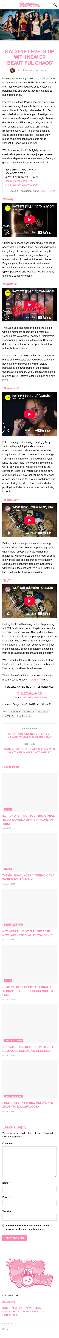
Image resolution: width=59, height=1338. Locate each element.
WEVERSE (40, 697)
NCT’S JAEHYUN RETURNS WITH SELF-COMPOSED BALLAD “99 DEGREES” (28, 1049)
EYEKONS (29, 711)
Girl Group (43, 711)
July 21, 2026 (9, 940)
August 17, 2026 (11, 828)
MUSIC (28, 1307)
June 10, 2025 (48, 191)
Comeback (15, 711)
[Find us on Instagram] (3, 1329)
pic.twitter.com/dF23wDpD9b (22, 184)
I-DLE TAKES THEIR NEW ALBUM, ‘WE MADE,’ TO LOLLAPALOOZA (27, 1104)
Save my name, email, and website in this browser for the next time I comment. (28, 1227)
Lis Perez (24, 70)
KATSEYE (9, 716)
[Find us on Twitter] (7, 1329)
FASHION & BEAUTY (32, 1311)
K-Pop (8, 809)
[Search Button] (55, 4)
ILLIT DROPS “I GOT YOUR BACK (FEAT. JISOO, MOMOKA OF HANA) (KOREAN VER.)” (28, 819)
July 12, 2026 (9, 1055)
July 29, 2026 (9, 884)
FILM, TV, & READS (10, 1311)
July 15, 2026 (9, 999)
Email (6, 1197)
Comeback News (13, 925)
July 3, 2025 (40, 70)
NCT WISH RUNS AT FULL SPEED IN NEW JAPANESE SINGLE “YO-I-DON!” (27, 933)
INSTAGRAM (28, 693)
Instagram (34, 679)
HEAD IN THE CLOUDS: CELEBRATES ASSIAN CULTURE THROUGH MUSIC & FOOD (27, 991)
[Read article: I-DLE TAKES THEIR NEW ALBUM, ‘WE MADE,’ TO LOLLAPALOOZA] (29, 1079)
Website (6, 1211)
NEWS (38, 1307)
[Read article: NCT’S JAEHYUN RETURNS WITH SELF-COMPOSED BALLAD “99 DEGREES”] (29, 1023)
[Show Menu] (3, 4)
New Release (24, 716)
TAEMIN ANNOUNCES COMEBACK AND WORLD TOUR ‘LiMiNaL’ (28, 877)
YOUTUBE (26, 697)
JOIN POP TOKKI (9, 1314)
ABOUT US (17, 1307)
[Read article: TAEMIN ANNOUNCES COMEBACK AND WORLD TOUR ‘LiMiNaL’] (29, 852)
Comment (8, 1143)
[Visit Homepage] (29, 5)
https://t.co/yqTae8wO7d (19, 181)
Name (6, 1182)
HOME (5, 1307)
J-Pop (8, 980)
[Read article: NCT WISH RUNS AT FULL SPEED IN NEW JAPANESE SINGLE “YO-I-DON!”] (29, 908)
